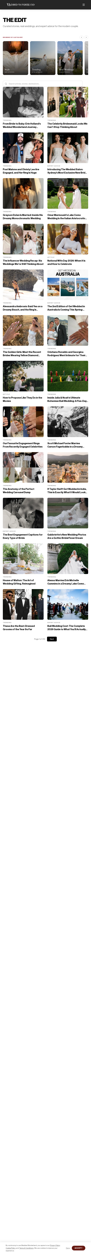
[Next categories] (86, 37)
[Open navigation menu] (83, 4)
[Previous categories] (81, 37)
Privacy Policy (55, 1245)
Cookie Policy (11, 1248)
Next (52, 639)
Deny (68, 1248)
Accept (78, 1248)
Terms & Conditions (26, 1248)
